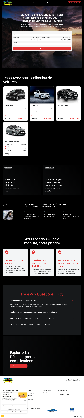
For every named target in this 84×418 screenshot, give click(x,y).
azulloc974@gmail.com (73, 380)
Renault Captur (63, 106)
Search (42, 48)
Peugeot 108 (9, 106)
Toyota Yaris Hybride (12, 141)
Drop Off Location (47, 32)
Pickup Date (16, 37)
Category (15, 42)
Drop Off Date (46, 37)
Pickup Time (36, 37)
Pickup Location (17, 32)
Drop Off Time (66, 37)
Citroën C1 (34, 106)
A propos (42, 3)
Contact (49, 3)
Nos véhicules (33, 3)
